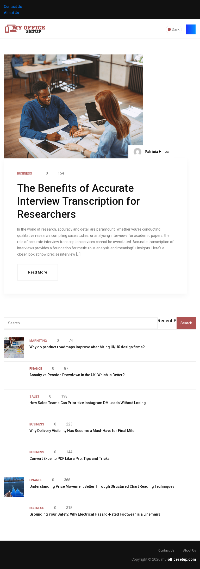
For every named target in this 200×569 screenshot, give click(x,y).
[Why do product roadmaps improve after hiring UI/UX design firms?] (14, 347)
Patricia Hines (156, 152)
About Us (11, 13)
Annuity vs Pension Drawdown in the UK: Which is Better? (77, 375)
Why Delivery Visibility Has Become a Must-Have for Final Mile (81, 431)
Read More (37, 272)
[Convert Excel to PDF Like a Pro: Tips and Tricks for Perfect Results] (14, 459)
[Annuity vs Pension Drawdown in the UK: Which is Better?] (14, 375)
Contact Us (13, 6)
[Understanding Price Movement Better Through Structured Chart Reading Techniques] (14, 487)
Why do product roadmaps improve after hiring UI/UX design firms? (87, 347)
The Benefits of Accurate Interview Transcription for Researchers (78, 201)
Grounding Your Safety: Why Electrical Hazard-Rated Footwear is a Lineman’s (94, 514)
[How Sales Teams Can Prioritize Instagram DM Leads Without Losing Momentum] (14, 403)
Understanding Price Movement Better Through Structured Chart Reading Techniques (101, 486)
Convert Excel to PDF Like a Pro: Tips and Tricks (69, 458)
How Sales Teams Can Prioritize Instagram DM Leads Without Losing (87, 403)
